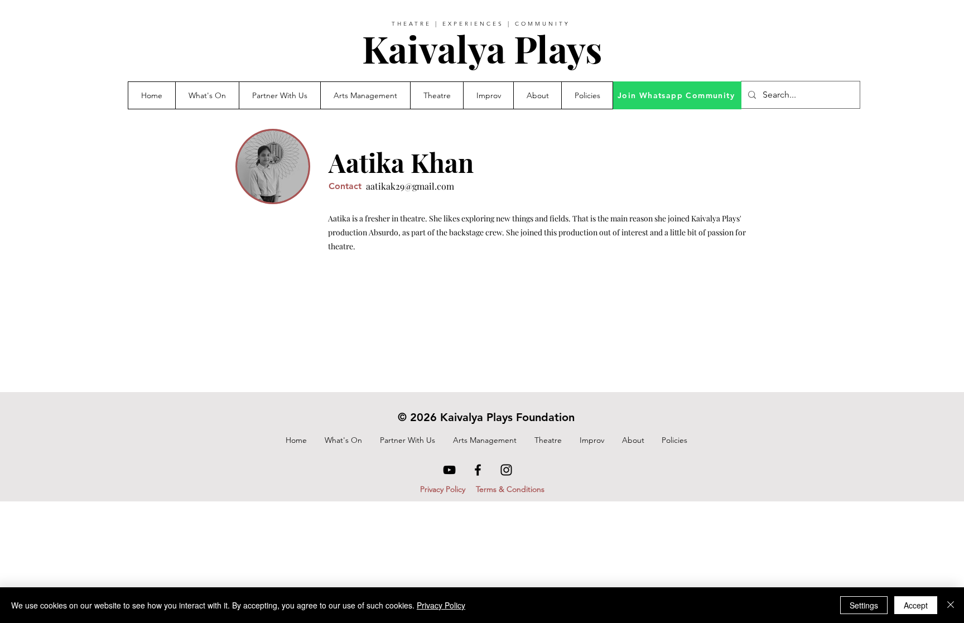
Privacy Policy (441, 605)
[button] (279, 95)
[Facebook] (477, 469)
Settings (864, 605)
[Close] (950, 605)
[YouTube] (449, 469)
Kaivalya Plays (482, 48)
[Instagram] (506, 469)
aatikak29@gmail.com (410, 186)
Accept (916, 605)
